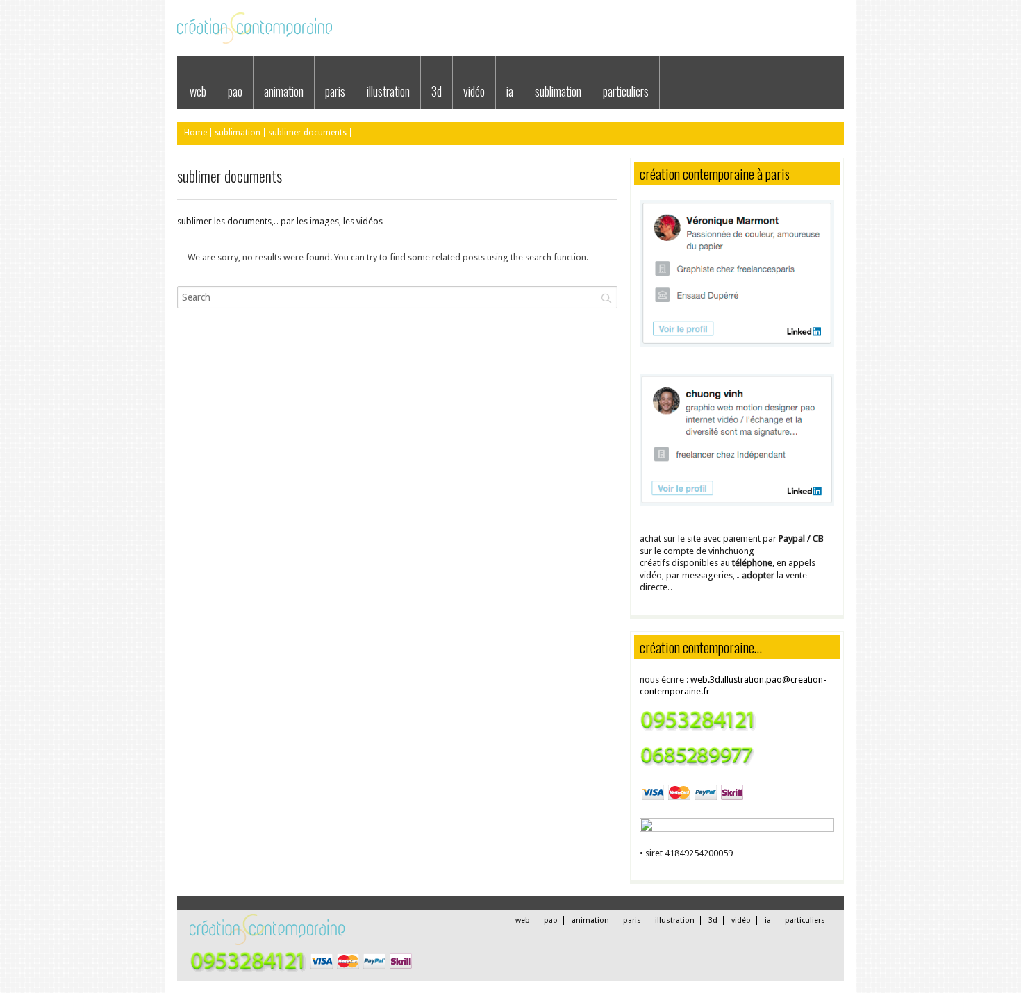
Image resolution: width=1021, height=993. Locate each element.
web (198, 91)
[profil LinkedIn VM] (737, 343)
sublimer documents (307, 132)
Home (195, 132)
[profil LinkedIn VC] (737, 502)
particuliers (626, 91)
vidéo (474, 91)
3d (436, 91)
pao (235, 91)
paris (335, 91)
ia (509, 91)
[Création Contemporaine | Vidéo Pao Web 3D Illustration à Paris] (254, 40)
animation (284, 91)
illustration (388, 91)
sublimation (558, 91)
